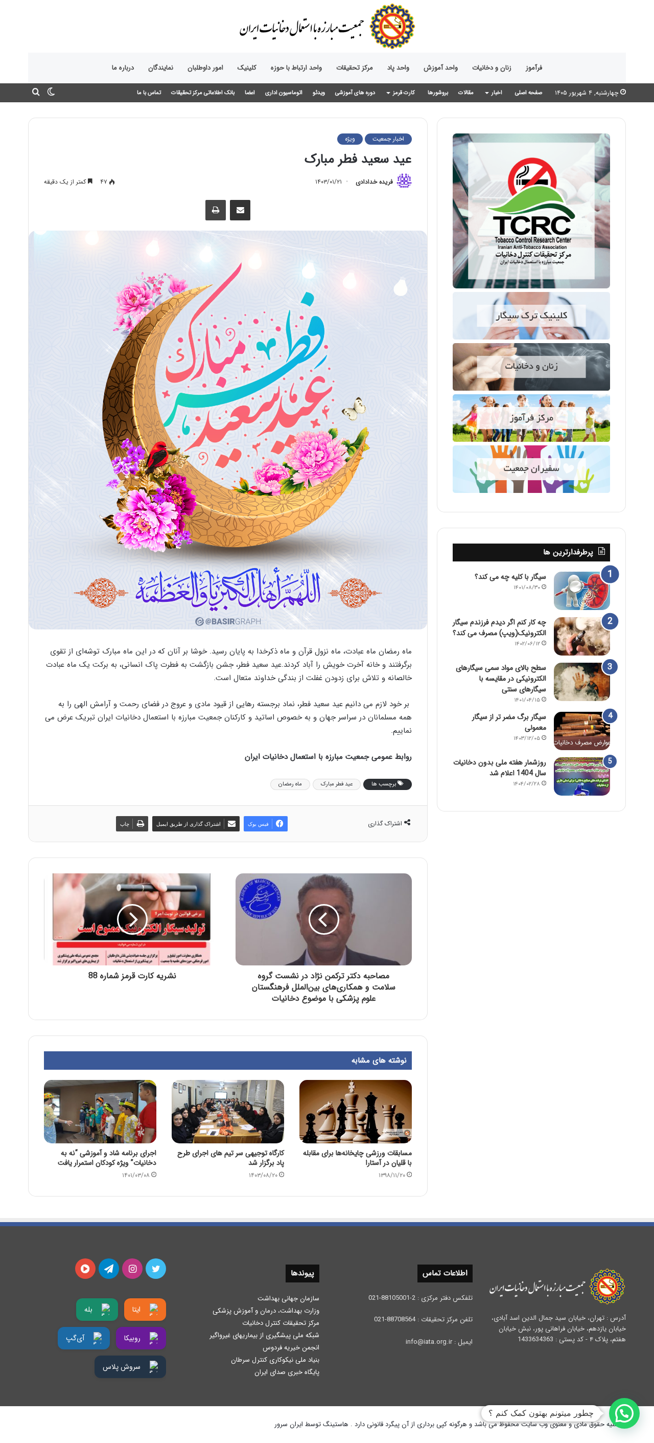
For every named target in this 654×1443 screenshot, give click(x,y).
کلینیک (247, 67)
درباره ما (123, 67)
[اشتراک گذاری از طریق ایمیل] (240, 210)
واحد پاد (398, 67)
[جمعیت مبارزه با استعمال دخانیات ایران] (327, 26)
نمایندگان (160, 67)
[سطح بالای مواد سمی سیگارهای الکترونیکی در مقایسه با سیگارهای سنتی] (582, 682)
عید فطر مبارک (337, 784)
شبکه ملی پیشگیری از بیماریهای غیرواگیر (264, 1335)
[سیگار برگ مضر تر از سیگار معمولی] (582, 731)
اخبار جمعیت (388, 139)
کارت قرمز (404, 92)
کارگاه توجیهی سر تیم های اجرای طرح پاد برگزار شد (230, 1157)
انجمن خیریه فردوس (291, 1347)
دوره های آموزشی (355, 92)
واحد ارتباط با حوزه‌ (296, 67)
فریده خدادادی (374, 182)
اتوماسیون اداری (283, 92)
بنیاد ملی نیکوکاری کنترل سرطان (275, 1360)
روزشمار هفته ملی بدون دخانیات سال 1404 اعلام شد (499, 768)
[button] (624, 1413)
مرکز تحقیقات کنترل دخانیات (280, 1323)
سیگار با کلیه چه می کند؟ (510, 576)
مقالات (466, 92)
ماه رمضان (290, 784)
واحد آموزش (441, 67)
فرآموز (534, 67)
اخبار (497, 92)
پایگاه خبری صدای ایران (286, 1372)
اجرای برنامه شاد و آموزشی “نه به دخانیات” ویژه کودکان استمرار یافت (107, 1157)
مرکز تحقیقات (354, 67)
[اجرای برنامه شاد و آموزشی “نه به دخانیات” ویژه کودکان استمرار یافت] (100, 1111)
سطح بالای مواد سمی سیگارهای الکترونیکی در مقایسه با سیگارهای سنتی (501, 678)
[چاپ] (215, 210)
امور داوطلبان (205, 67)
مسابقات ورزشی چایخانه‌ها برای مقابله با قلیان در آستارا (357, 1157)
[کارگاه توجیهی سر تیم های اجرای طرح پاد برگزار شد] (228, 1111)
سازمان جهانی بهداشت (288, 1298)
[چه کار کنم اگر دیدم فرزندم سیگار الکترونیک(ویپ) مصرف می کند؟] (582, 636)
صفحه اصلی (528, 92)
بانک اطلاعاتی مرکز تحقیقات (203, 92)
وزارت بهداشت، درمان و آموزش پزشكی (266, 1310)
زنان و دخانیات (491, 67)
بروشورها (438, 92)
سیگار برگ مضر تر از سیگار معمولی (509, 722)
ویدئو (319, 92)
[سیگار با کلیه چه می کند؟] (582, 591)
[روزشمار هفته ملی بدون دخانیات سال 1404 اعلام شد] (582, 776)
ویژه (350, 139)
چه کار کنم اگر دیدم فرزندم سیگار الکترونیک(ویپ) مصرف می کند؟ (499, 628)
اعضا (250, 92)
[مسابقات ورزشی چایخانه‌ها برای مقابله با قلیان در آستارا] (355, 1111)
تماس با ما (149, 92)
